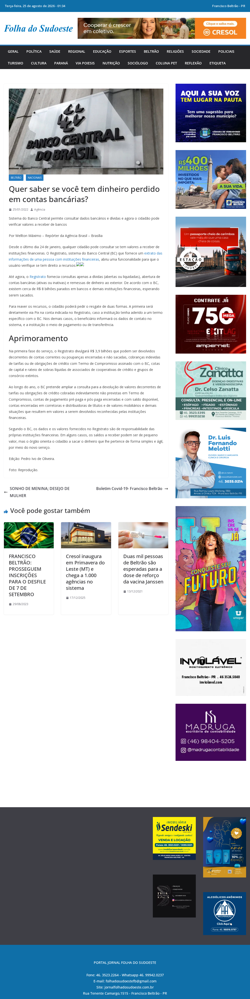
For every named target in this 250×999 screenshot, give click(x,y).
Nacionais (35, 177)
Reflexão (193, 63)
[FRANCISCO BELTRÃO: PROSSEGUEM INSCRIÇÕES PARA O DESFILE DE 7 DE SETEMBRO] (29, 525)
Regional (76, 51)
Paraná (61, 63)
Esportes (127, 51)
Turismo (15, 63)
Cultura (38, 63)
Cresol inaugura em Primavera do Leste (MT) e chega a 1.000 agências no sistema (85, 572)
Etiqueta (217, 63)
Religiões (175, 51)
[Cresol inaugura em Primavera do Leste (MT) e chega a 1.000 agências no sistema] (86, 525)
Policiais (226, 51)
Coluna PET (166, 63)
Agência (39, 209)
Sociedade (201, 51)
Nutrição (111, 63)
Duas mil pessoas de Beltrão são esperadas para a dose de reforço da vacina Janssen (143, 569)
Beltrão (151, 51)
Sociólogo (138, 63)
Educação (102, 51)
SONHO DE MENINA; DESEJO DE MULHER (40, 492)
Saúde (54, 51)
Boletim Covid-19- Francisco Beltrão (129, 488)
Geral (13, 51)
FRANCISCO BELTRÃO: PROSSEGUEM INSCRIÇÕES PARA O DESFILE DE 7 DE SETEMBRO (27, 575)
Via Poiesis (85, 63)
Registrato (38, 276)
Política (34, 51)
